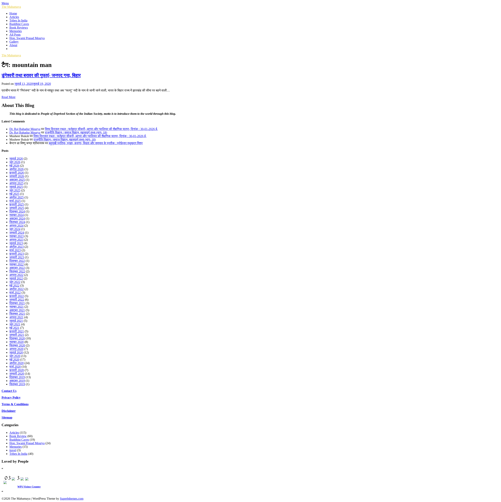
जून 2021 (14, 324)
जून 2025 (14, 190)
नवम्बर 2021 (16, 306)
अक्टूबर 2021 (17, 310)
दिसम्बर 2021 (17, 303)
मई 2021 (14, 327)
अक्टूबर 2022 (17, 268)
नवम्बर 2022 (16, 264)
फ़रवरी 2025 (16, 204)
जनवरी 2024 (16, 232)
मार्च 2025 (15, 201)
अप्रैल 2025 (16, 197)
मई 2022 (14, 285)
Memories (15, 31)
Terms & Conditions (15, 404)
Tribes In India (18, 20)
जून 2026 (14, 162)
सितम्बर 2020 (17, 345)
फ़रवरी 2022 (16, 296)
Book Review (18, 436)
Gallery (14, 41)
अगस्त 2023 (16, 239)
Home (13, 13)
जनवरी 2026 (16, 176)
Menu (5, 3)
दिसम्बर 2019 (17, 377)
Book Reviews (18, 27)
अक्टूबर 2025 (17, 179)
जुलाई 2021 (16, 320)
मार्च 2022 (15, 292)
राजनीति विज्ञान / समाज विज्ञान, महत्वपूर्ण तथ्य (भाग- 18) (76, 132)
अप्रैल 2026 (16, 169)
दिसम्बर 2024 (17, 211)
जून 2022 (14, 282)
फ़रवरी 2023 (16, 253)
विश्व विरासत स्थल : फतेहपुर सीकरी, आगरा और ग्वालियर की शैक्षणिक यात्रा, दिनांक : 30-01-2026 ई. (101, 129)
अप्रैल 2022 (16, 289)
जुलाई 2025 (16, 186)
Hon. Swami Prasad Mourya (27, 38)
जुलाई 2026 (16, 158)
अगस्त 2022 (16, 275)
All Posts (15, 34)
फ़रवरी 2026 (16, 172)
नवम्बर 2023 (16, 236)
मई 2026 (14, 165)
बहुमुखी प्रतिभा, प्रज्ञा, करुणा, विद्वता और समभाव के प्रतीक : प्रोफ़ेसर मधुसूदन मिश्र (96, 143)
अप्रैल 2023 (16, 246)
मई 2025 (14, 193)
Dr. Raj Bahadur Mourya (24, 129)
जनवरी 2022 (16, 299)
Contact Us (9, 391)
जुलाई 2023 (16, 243)
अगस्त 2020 (16, 349)
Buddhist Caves (19, 24)
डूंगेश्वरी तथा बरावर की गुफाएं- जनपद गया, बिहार (41, 75)
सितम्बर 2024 (17, 222)
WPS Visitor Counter (29, 486)
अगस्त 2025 (16, 183)
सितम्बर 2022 (17, 271)
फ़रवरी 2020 (16, 370)
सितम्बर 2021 (17, 313)
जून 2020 (14, 356)
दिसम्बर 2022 (17, 260)
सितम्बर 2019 (17, 384)
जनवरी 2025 (16, 208)
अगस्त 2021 (16, 317)
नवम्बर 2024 (16, 215)
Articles (14, 17)
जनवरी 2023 (16, 257)
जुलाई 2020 (16, 352)
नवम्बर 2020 (16, 342)
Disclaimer (9, 410)
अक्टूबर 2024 (17, 218)
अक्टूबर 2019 (17, 380)
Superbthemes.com (71, 498)
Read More (8, 97)
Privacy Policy (11, 397)
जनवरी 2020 (16, 373)
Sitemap (7, 417)
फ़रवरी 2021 (16, 331)
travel (12, 450)
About (13, 45)
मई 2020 (14, 359)
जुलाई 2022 (16, 278)
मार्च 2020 (15, 366)
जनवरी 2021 (16, 334)
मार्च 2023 (15, 250)
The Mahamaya (11, 6)
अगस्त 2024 (16, 225)
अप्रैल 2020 (16, 363)
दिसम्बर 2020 (17, 338)
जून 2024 (14, 229)
